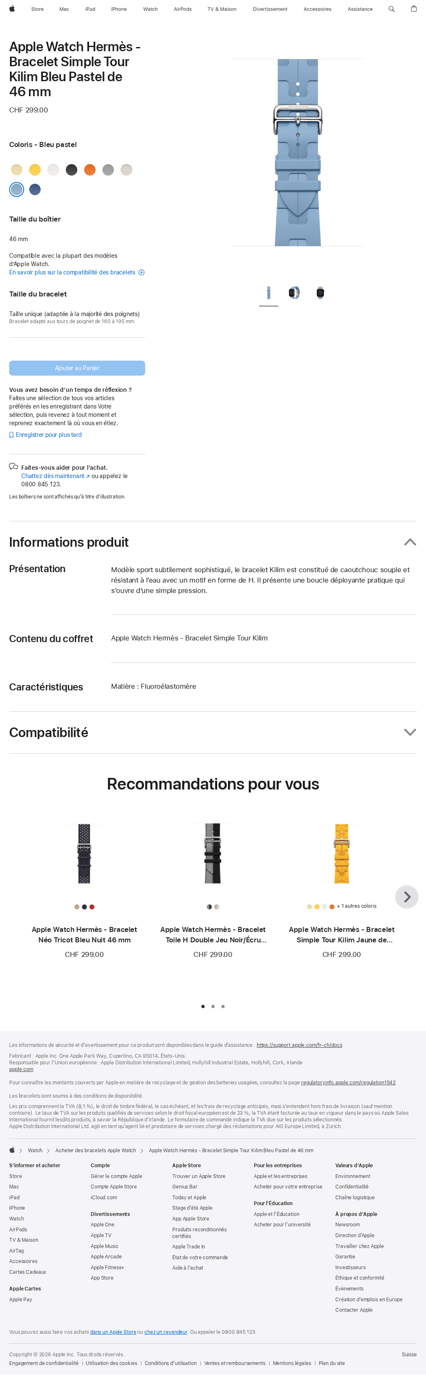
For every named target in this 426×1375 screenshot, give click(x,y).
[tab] (268, 295)
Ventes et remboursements (234, 1363)
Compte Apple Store (114, 1187)
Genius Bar (185, 1187)
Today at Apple (189, 1198)
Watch (35, 1150)
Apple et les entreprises (280, 1176)
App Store (102, 1278)
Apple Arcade (106, 1257)
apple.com (21, 1069)
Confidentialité (352, 1187)
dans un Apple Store (113, 1332)
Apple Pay (20, 1300)
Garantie (345, 1257)
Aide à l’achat (187, 1268)
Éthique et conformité (359, 1278)
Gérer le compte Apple (116, 1176)
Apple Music (105, 1246)
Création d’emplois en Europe (369, 1300)
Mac (14, 1187)
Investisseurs (350, 1267)
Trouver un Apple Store (198, 1176)
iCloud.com (104, 1198)
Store (15, 1176)
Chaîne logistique (355, 1198)
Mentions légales (292, 1363)
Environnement (352, 1176)
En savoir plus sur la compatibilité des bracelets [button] (73, 272)
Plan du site (332, 1363)
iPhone (17, 1208)
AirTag (16, 1251)
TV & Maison (23, 1240)
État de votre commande (200, 1257)
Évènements (349, 1289)
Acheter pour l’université (282, 1225)
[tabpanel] (298, 158)
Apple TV (101, 1235)
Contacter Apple (354, 1310)
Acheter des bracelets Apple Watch (95, 1150)
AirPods (18, 1230)
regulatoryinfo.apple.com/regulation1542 (348, 1083)
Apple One (102, 1225)
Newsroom (347, 1225)
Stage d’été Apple (192, 1208)
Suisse (409, 1355)
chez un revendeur (165, 1332)
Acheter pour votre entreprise (288, 1187)
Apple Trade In (188, 1247)
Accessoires (23, 1261)
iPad (14, 1198)
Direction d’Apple (354, 1235)
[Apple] (12, 1149)
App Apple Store (190, 1219)
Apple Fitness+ (107, 1267)
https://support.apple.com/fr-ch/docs (299, 1045)
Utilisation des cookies (111, 1363)
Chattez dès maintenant (55, 476)
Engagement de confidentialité (44, 1363)
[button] (391, 9)
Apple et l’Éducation (277, 1214)
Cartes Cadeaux (27, 1272)
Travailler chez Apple (359, 1246)
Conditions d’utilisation (171, 1363)
